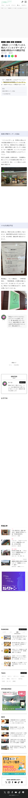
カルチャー (24, 5)
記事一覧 (22, 382)
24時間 (4, 632)
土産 (4, 681)
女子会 (20, 678)
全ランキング (22, 629)
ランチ (4, 676)
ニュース (8, 5)
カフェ (10, 676)
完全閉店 (17, 365)
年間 (24, 632)
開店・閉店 (18, 42)
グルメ (2, 5)
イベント (13, 5)
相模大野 (11, 53)
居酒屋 (22, 676)
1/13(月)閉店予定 (6, 94)
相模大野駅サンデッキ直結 (8, 91)
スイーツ (14, 678)
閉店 (12, 42)
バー (4, 678)
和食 (8, 678)
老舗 (14, 681)
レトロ (9, 681)
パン (6, 8)
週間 (11, 632)
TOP (2, 8)
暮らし (18, 5)
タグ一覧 (23, 673)
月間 (17, 632)
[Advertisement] (14, 24)
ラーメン (16, 676)
